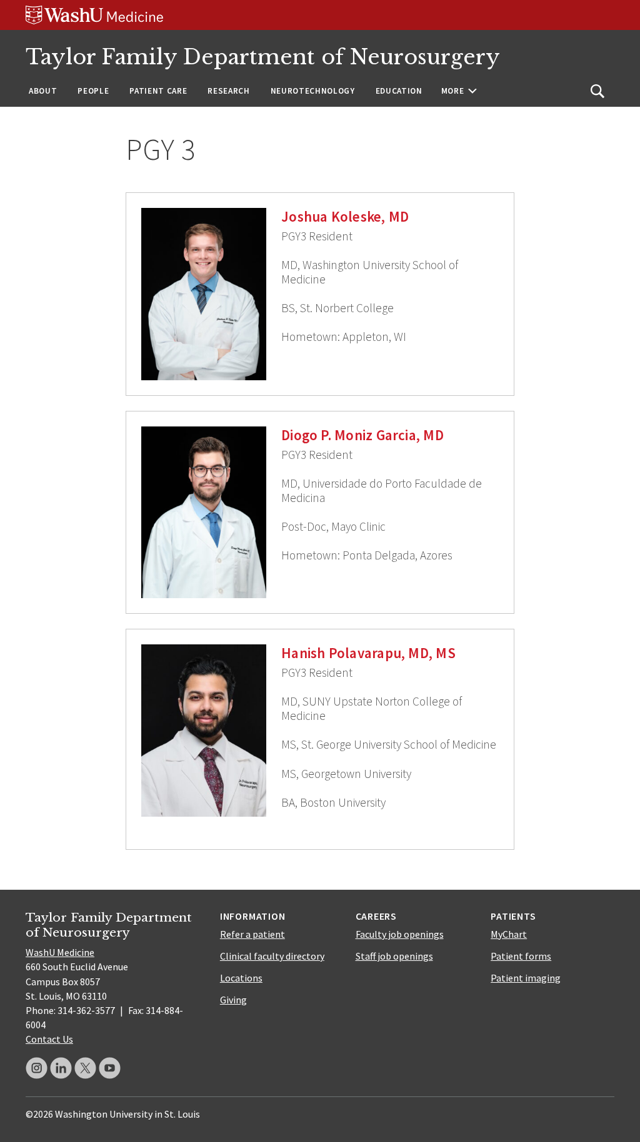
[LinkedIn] (61, 1068)
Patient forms (521, 956)
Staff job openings (394, 956)
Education (399, 91)
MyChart (509, 934)
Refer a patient (252, 934)
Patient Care (158, 91)
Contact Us (49, 1039)
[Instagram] (37, 1068)
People (93, 91)
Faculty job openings (400, 934)
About (43, 91)
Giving (233, 999)
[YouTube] (110, 1068)
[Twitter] (85, 1068)
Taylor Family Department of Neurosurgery (263, 57)
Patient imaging (526, 978)
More (452, 91)
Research (228, 91)
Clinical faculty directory (272, 956)
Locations (241, 978)
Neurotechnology (313, 91)
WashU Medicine (60, 952)
